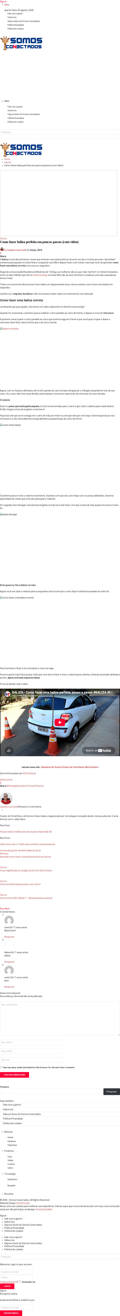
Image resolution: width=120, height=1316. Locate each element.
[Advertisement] (60, 76)
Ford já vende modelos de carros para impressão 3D (26, 831)
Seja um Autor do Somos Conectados (24, 21)
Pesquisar (4, 1087)
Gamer (10, 1137)
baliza (3, 779)
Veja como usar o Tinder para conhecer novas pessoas (27, 844)
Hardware (12, 1141)
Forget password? (9, 1282)
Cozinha (11, 1164)
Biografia (11, 1185)
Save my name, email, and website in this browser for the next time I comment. (39, 1067)
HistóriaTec (12, 1179)
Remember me (28, 1282)
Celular (10, 1160)
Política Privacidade (16, 25)
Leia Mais (47, 1209)
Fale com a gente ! (15, 13)
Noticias (4, 853)
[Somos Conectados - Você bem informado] (21, 49)
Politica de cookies (16, 29)
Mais (6, 4)
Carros (3, 238)
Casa (10, 1156)
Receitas (8, 1194)
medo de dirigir (40, 275)
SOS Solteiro (28, 773)
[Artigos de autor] (6, 803)
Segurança (12, 1145)
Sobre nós (12, 17)
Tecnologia (9, 1174)
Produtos (9, 1151)
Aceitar (39, 1209)
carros (9, 779)
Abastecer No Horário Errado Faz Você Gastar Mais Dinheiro (69, 767)
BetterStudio (23, 1203)
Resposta (9, 937)
